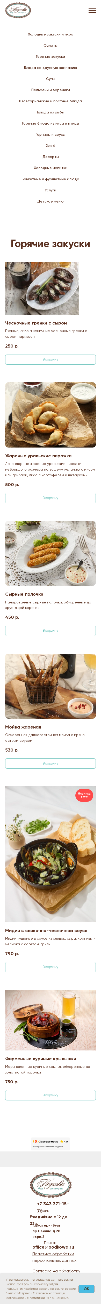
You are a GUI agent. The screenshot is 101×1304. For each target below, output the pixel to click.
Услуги (50, 190)
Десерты (50, 157)
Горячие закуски (50, 56)
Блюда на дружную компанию (50, 68)
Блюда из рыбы (50, 112)
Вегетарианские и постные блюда (50, 101)
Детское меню (50, 201)
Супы (50, 79)
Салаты (50, 45)
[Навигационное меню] (92, 10)
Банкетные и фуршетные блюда (50, 179)
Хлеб (50, 145)
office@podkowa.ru (53, 1247)
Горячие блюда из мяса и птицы (50, 123)
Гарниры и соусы (50, 134)
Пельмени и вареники (50, 90)
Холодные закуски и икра (50, 34)
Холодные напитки (50, 168)
